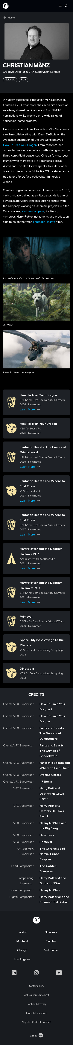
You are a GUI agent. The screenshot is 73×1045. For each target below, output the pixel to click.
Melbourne (51, 950)
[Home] (36, 919)
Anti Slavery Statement (36, 995)
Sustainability (36, 986)
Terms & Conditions (36, 1013)
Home (11, 17)
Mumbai (51, 941)
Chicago (22, 950)
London (22, 932)
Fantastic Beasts (44, 222)
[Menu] (60, 5)
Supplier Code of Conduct (36, 1022)
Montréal (22, 941)
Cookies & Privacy (36, 1004)
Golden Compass (33, 211)
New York (51, 932)
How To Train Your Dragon (20, 145)
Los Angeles (22, 959)
